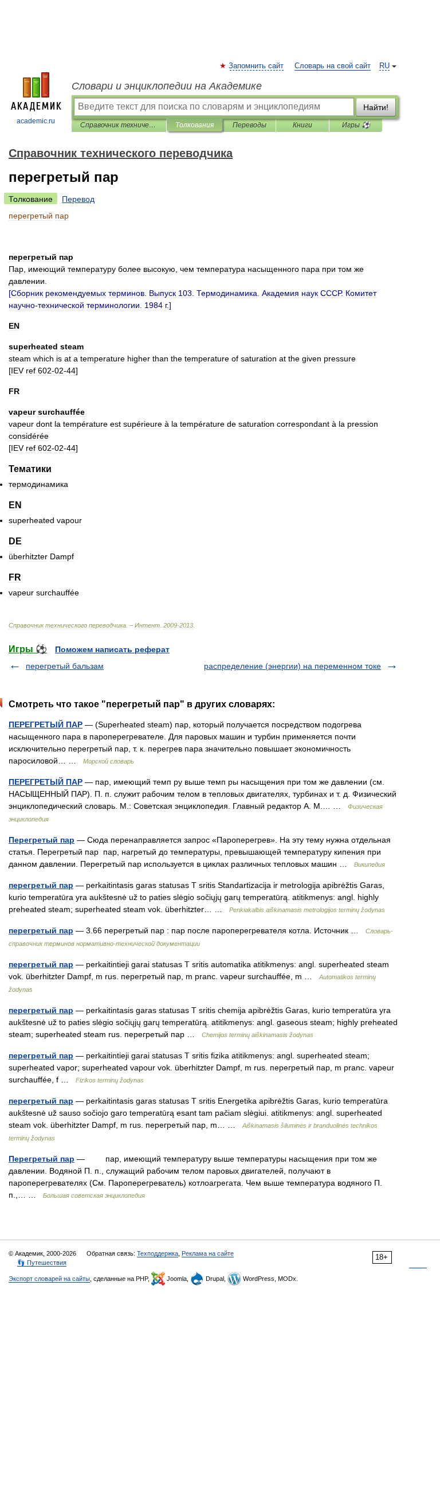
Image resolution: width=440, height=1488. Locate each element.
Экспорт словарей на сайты (49, 1278)
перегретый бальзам (65, 666)
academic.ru (36, 121)
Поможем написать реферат (112, 649)
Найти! (375, 107)
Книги (302, 125)
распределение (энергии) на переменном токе (292, 666)
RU (384, 66)
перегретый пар (41, 885)
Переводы (249, 125)
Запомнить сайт (257, 66)
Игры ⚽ (356, 125)
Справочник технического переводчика (119, 125)
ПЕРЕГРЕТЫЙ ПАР (45, 724)
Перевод (78, 199)
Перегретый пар (41, 839)
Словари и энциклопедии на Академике (167, 86)
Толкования (194, 125)
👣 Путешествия (41, 1262)
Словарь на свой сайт (332, 66)
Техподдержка (157, 1253)
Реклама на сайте (208, 1253)
